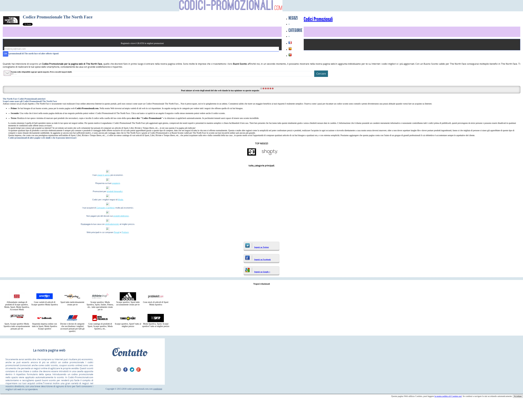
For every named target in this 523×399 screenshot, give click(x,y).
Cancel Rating (261, 88)
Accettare (518, 396)
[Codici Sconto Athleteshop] (100, 299)
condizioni (157, 389)
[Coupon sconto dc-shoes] (252, 155)
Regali (116, 232)
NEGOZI (293, 18)
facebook (126, 369)
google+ (139, 369)
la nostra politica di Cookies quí (448, 396)
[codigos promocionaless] (290, 49)
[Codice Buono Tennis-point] (128, 321)
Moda (120, 199)
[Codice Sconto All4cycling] (72, 299)
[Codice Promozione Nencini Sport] (72, 321)
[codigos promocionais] (290, 55)
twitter (133, 369)
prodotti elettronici (121, 216)
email (120, 369)
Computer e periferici (105, 208)
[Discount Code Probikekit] (156, 299)
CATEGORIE (295, 30)
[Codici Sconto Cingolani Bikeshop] (17, 321)
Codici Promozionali (318, 19)
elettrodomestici (112, 224)
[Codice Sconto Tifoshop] (156, 321)
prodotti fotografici (114, 191)
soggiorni (116, 183)
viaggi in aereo (103, 175)
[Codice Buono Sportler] (44, 299)
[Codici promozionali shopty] (270, 155)
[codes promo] (290, 42)
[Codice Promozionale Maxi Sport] (17, 299)
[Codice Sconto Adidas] (128, 299)
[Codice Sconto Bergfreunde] (100, 321)
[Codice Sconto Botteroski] (44, 321)
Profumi (125, 232)
